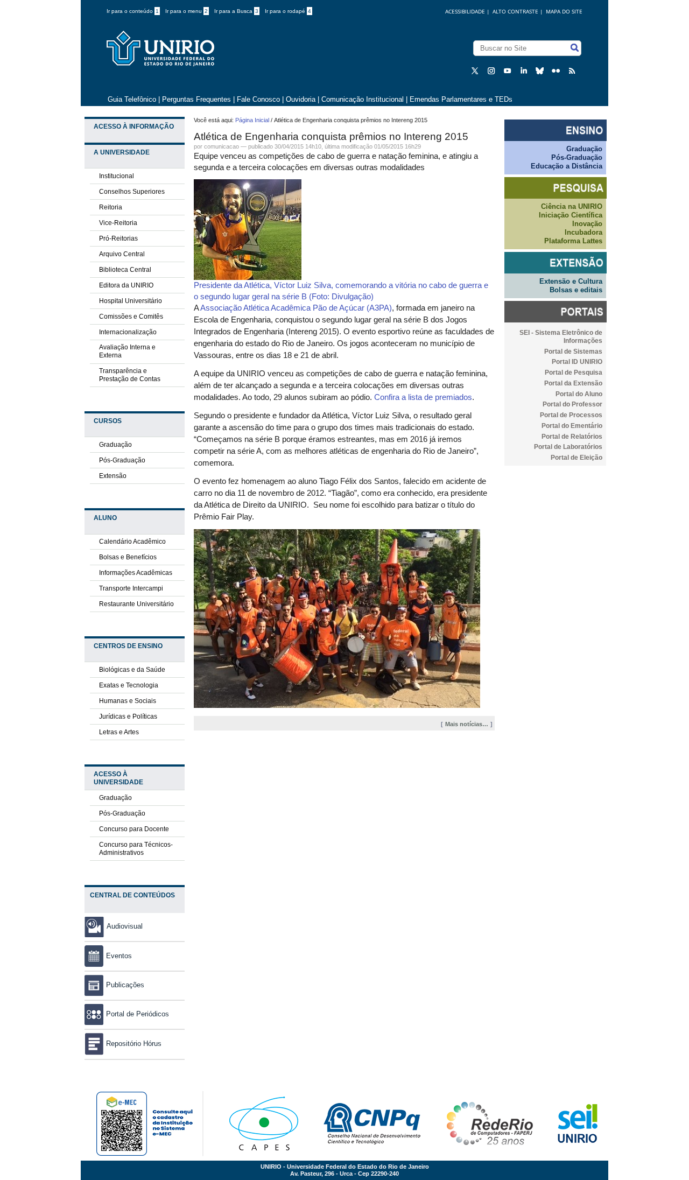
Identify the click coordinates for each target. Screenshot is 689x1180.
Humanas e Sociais (127, 701)
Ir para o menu (186, 11)
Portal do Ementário (572, 426)
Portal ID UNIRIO (577, 362)
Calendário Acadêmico (132, 541)
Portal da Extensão (573, 383)
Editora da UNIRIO (126, 285)
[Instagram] (492, 70)
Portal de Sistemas (573, 351)
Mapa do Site (564, 11)
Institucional (116, 176)
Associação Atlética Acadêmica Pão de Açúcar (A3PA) (296, 308)
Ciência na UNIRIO (571, 206)
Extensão (112, 476)
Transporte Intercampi (131, 588)
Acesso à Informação (134, 126)
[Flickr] (557, 70)
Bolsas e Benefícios (128, 557)
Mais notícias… (466, 724)
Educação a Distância (566, 166)
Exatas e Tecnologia (128, 685)
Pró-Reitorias (118, 238)
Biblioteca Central (125, 269)
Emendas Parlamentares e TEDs (461, 99)
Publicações (125, 985)
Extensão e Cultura (570, 281)
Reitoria (110, 207)
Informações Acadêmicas (135, 573)
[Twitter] (476, 70)
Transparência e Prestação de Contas (129, 375)
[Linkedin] (525, 70)
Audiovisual (125, 926)
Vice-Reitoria (118, 223)
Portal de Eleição (576, 457)
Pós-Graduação (122, 460)
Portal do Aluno (579, 394)
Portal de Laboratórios (568, 447)
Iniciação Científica (570, 215)
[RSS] (573, 70)
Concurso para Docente (134, 829)
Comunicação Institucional (362, 99)
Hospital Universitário (130, 301)
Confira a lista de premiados (423, 397)
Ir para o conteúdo (133, 11)
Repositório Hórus (133, 1043)
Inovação (587, 224)
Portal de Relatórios (572, 436)
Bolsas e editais (576, 290)
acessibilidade (465, 11)
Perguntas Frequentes (196, 99)
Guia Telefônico (132, 99)
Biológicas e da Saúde (132, 669)
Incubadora (583, 232)
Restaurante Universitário (136, 604)
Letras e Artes (119, 732)
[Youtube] (509, 70)
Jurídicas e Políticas (128, 716)
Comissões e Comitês (131, 316)
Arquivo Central (122, 254)
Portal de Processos (571, 415)
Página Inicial (252, 120)
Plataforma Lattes (573, 241)
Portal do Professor (572, 404)
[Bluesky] (541, 70)
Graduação (115, 444)
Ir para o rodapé (288, 11)
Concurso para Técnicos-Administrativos (136, 848)
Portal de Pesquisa (573, 372)
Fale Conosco (258, 99)
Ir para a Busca (236, 11)
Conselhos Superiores (132, 191)
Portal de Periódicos (137, 1014)
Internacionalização (128, 332)
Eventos (119, 956)
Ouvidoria (302, 99)
